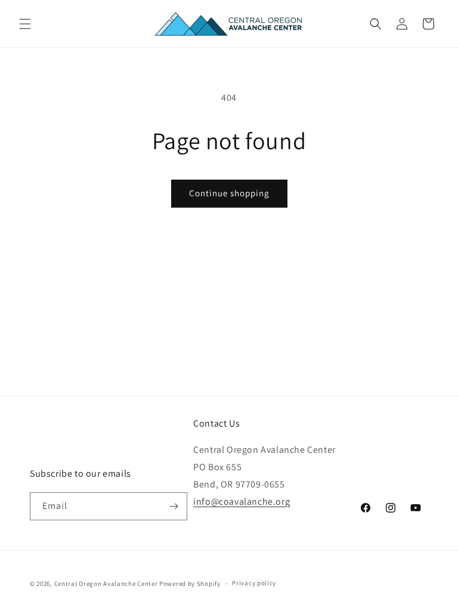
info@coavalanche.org (241, 501)
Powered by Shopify (190, 583)
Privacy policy (254, 583)
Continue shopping (229, 193)
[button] (25, 24)
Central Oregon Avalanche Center (106, 583)
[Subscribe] (173, 506)
